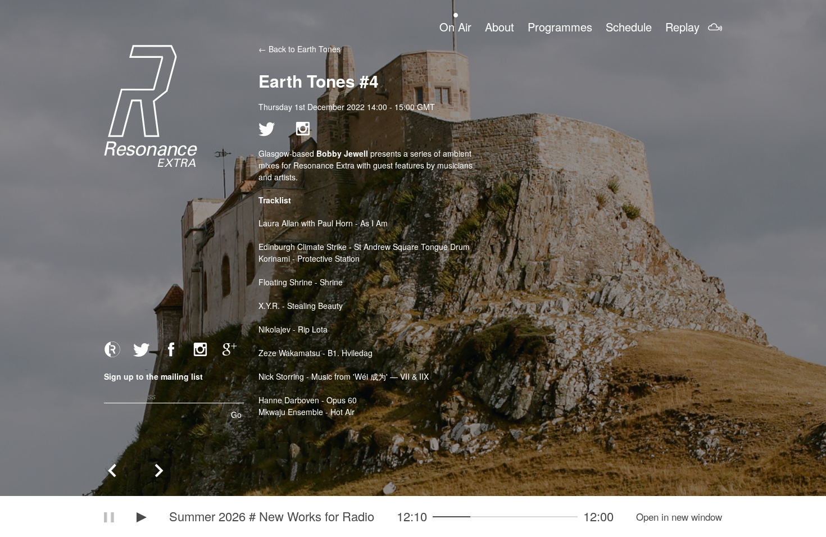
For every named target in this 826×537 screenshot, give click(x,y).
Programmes (560, 26)
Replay (682, 26)
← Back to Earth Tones (299, 48)
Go (236, 414)
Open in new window (679, 517)
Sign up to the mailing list (153, 376)
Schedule (629, 26)
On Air (455, 26)
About (499, 26)
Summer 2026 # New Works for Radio (271, 516)
